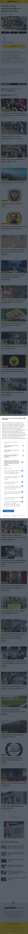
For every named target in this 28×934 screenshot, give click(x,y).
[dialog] (14, 467)
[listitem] (14, 443)
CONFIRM (8, 510)
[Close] (25, 418)
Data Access (14, 515)
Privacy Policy (22, 515)
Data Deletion (6, 515)
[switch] (23, 446)
